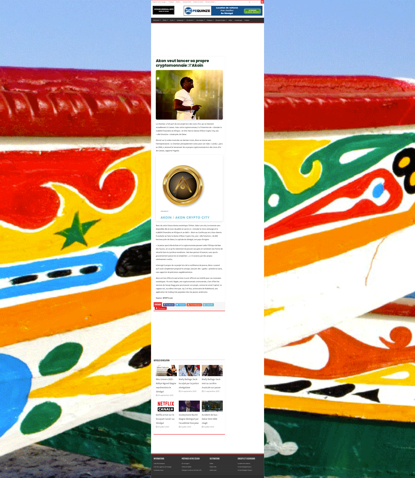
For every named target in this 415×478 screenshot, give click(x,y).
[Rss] (249, 2)
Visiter (165, 20)
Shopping (180, 20)
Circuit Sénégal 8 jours (244, 467)
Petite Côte (213, 467)
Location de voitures (244, 463)
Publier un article (198, 2)
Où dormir (189, 20)
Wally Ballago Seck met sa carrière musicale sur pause (211, 383)
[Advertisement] (207, 41)
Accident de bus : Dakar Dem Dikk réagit (210, 418)
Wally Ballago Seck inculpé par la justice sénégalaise (189, 383)
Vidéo (230, 20)
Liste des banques (159, 463)
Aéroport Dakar (210, 2)
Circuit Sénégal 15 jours (245, 470)
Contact (246, 20)
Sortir (171, 20)
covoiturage (238, 20)
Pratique (171, 2)
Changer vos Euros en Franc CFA (191, 470)
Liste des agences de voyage (162, 467)
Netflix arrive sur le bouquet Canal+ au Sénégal (165, 418)
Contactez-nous (158, 470)
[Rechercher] (262, 2)
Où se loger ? (186, 463)
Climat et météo (186, 467)
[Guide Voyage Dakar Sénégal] (163, 9)
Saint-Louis (213, 470)
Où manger (199, 20)
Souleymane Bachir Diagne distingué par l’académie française (189, 418)
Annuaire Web (187, 2)
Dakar (211, 463)
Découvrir (156, 20)
